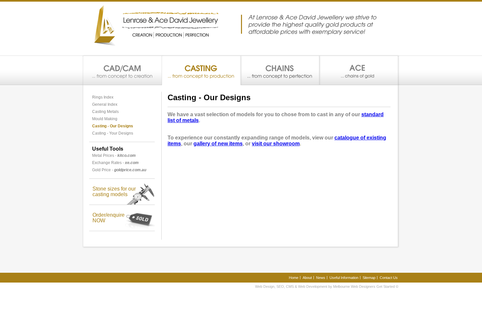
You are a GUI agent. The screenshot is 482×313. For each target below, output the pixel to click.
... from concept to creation (122, 70)
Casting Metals (105, 111)
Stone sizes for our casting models (114, 191)
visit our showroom (276, 143)
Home (293, 278)
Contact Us (389, 278)
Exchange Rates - (115, 162)
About (307, 278)
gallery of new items (218, 143)
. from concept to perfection (280, 70)
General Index (104, 104)
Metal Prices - (114, 155)
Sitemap (369, 278)
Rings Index (102, 97)
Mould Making (104, 119)
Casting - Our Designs (112, 126)
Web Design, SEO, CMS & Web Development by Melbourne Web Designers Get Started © (326, 286)
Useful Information (344, 278)
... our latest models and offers (358, 70)
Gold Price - (119, 170)
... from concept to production (201, 70)
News (320, 278)
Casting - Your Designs (112, 133)
